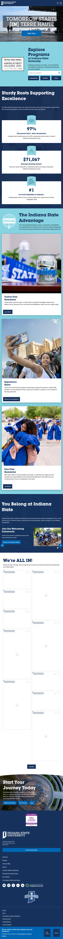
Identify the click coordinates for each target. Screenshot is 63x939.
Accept (56, 933)
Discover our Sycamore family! (11, 542)
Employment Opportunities (10, 873)
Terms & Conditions (6, 924)
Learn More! (7, 312)
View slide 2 (60, 547)
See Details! (7, 486)
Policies (4, 910)
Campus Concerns (6, 919)
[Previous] (2, 545)
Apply (31, 803)
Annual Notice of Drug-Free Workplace (11, 916)
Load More (31, 766)
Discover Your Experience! (11, 399)
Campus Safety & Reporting (10, 870)
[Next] (60, 545)
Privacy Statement (6, 921)
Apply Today (31, 33)
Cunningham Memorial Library (11, 880)
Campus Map (6, 864)
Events (4, 867)
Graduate (45, 78)
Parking (4, 860)
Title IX (4, 913)
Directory (5, 857)
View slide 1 (57, 547)
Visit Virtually (23, 803)
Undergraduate (34, 78)
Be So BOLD (6, 877)
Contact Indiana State (31, 850)
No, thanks (47, 932)
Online (56, 78)
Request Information (9, 803)
